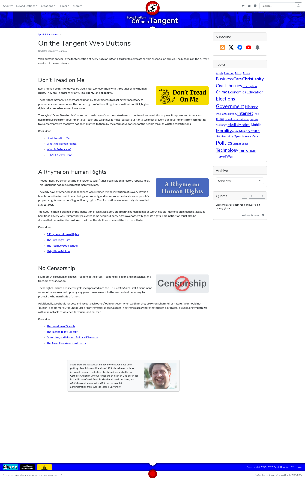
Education (255, 92)
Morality (224, 130)
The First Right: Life (58, 239)
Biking (238, 73)
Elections (225, 99)
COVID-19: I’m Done (59, 154)
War (229, 156)
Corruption (250, 86)
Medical (244, 124)
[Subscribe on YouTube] (248, 48)
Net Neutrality (224, 136)
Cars (237, 78)
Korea (245, 119)
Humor (63, 5)
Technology (227, 150)
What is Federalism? (59, 149)
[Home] (152, 5)
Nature (253, 130)
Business (224, 78)
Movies (235, 131)
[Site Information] (255, 5)
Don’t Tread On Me (58, 138)
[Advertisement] (144, 425)
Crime (221, 91)
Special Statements (48, 34)
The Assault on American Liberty (66, 343)
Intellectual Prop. (226, 113)
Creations (47, 5)
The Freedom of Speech (61, 326)
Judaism (237, 119)
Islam (220, 119)
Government (230, 106)
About (7, 5)
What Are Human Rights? (62, 143)
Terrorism (247, 150)
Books (246, 73)
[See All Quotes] (244, 196)
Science (237, 143)
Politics (224, 143)
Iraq (256, 114)
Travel (221, 156)
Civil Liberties (229, 85)
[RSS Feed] (222, 48)
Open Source (242, 136)
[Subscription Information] (257, 48)
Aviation (229, 73)
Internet (245, 113)
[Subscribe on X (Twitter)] (231, 48)
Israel (228, 119)
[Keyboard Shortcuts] (249, 5)
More (76, 5)
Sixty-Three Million (58, 251)
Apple (219, 73)
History (251, 106)
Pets (255, 136)
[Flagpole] (243, 5)
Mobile (256, 125)
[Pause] (257, 196)
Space (245, 143)
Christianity (253, 78)
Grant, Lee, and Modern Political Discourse (72, 337)
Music (243, 131)
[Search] (298, 5)
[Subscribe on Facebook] (239, 48)
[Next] (262, 196)
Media (233, 124)
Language (254, 119)
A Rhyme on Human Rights (63, 234)
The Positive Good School (62, 245)
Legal (299, 467)
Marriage (221, 124)
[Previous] (251, 196)
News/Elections (25, 5)
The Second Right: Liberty (62, 331)
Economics (237, 92)
